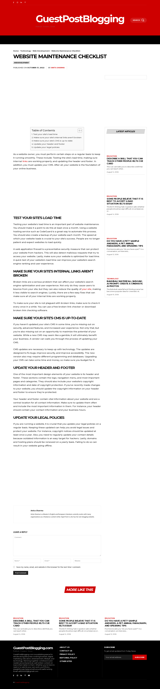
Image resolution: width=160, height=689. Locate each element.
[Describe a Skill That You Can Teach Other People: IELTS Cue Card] (126, 145)
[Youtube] (29, 675)
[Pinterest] (25, 2)
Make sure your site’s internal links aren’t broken (57, 137)
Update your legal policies (47, 147)
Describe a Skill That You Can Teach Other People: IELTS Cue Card (125, 161)
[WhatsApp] (138, 67)
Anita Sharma (58, 68)
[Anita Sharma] (22, 514)
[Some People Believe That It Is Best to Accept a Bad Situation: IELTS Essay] (126, 185)
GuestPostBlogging (22, 682)
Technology (25, 51)
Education (112, 156)
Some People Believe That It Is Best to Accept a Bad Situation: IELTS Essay (125, 201)
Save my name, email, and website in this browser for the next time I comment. (48, 567)
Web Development (41, 51)
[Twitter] (126, 67)
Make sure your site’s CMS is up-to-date (53, 141)
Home (16, 51)
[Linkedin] (21, 2)
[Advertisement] (57, 477)
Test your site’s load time (45, 134)
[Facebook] (13, 2)
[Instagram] (17, 2)
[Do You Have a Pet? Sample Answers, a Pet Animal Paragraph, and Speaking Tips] (126, 228)
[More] (144, 67)
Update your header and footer (49, 144)
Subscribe (139, 657)
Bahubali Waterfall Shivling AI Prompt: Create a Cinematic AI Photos (125, 283)
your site (86, 289)
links (25, 161)
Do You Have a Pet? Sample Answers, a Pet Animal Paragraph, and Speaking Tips (125, 243)
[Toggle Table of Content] (78, 130)
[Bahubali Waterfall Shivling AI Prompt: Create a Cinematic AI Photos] (126, 268)
